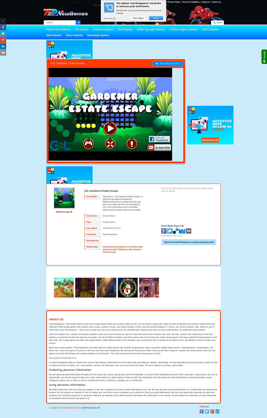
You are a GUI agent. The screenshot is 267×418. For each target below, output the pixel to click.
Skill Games (54, 35)
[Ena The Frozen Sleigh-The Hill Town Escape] (128, 287)
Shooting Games (98, 35)
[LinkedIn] (217, 411)
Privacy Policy (174, 2)
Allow (156, 18)
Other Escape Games (151, 29)
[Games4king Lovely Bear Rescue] (106, 287)
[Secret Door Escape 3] (85, 287)
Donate (264, 55)
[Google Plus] (212, 411)
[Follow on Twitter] (3, 33)
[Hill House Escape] (149, 287)
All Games (82, 29)
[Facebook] (201, 411)
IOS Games (125, 29)
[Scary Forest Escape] (64, 287)
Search (219, 22)
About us (206, 2)
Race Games (74, 35)
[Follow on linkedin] (3, 46)
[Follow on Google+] (3, 40)
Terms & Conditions (191, 2)
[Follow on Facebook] (3, 27)
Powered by (108, 18)
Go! (79, 22)
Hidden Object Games (183, 29)
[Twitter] (207, 411)
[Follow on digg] (3, 52)
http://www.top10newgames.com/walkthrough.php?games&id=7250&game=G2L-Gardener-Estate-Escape (123, 249)
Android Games (103, 29)
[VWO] (116, 18)
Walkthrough (63, 211)
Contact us (216, 2)
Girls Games (211, 29)
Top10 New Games (58, 29)
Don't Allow (138, 18)
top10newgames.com (90, 408)
